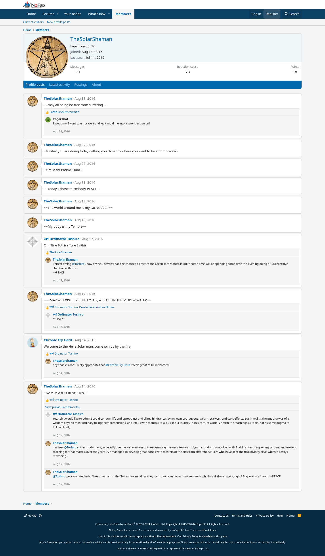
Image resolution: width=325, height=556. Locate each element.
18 (295, 71)
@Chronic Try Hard (117, 365)
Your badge (72, 14)
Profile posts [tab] (35, 84)
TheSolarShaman (58, 98)
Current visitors (33, 22)
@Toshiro (78, 264)
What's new (96, 14)
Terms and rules (242, 515)
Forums (48, 14)
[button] (58, 14)
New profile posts (58, 22)
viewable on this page (214, 536)
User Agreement (166, 536)
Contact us (221, 515)
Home (31, 14)
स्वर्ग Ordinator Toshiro (61, 238)
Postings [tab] (80, 84)
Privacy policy (265, 515)
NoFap (32, 515)
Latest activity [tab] (59, 84)
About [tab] (96, 84)
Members (123, 14)
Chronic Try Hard (58, 340)
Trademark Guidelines (203, 530)
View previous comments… (63, 407)
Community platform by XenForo (130, 524)
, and (82, 307)
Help (280, 515)
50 (77, 71)
